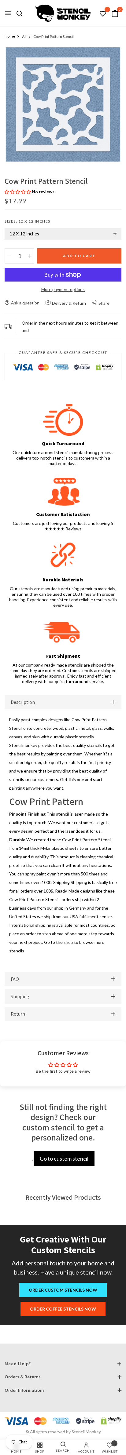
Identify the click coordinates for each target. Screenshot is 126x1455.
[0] (115, 14)
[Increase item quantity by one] (29, 256)
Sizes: (27, 221)
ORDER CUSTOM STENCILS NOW (63, 1290)
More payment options (63, 289)
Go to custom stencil (64, 1158)
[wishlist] (103, 14)
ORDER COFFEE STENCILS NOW (63, 1308)
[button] (18, 191)
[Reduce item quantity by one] (9, 256)
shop (68, 942)
